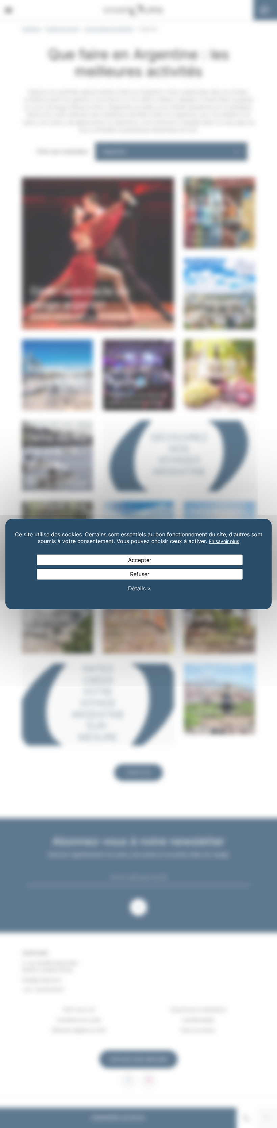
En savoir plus (224, 541)
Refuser (139, 574)
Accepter (139, 560)
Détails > (139, 588)
